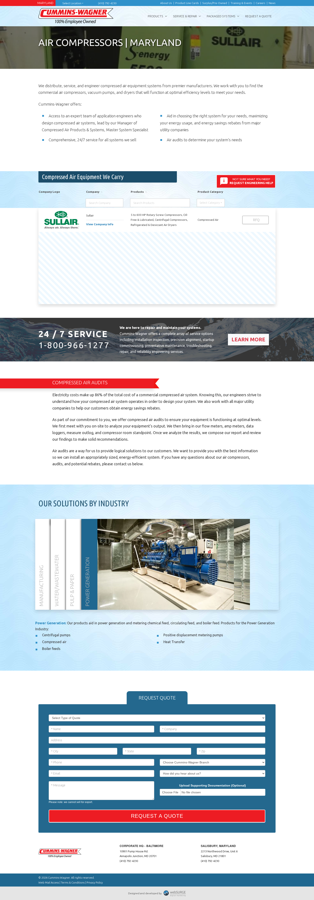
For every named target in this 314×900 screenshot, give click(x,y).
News (272, 2)
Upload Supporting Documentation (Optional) (212, 785)
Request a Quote (258, 16)
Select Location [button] (71, 3)
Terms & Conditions (73, 882)
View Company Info (99, 224)
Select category (210, 202)
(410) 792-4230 (107, 3)
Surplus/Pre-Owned (214, 2)
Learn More (248, 339)
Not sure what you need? (251, 181)
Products (155, 16)
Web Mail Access (48, 882)
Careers (260, 2)
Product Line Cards (187, 2)
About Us (166, 2)
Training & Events (241, 2)
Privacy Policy (95, 882)
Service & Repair (185, 16)
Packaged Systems (221, 16)
